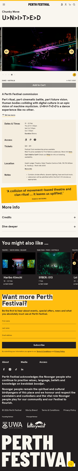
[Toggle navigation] (4, 4)
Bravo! (35, 410)
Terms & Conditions (50, 410)
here (70, 152)
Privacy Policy (69, 410)
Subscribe (39, 345)
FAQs (48, 154)
